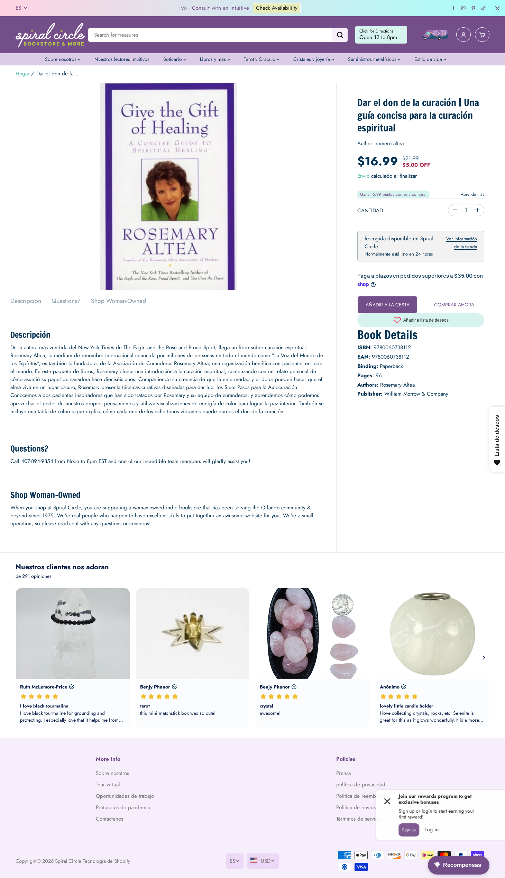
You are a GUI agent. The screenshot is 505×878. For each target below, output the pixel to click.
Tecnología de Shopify (106, 861)
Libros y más (213, 59)
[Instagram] (463, 8)
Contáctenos (109, 819)
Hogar (22, 73)
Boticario (173, 59)
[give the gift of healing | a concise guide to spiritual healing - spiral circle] (168, 186)
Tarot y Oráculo (260, 59)
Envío (363, 175)
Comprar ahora (454, 304)
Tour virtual (108, 784)
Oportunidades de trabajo (125, 796)
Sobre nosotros (61, 59)
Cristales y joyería (312, 59)
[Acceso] (463, 35)
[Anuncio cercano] (497, 8)
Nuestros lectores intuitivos (121, 59)
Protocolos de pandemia (123, 807)
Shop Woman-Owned (118, 300)
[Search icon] (340, 35)
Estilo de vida (428, 59)
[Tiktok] (483, 8)
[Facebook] (453, 8)
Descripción (25, 300)
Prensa (343, 773)
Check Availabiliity (276, 8)
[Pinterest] (473, 8)
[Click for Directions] (381, 35)
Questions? (66, 300)
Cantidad (370, 210)
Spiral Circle (68, 861)
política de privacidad (360, 784)
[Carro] (482, 35)
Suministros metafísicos (373, 59)
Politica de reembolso (360, 796)
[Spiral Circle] (50, 35)
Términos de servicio (359, 819)
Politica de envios (356, 807)
